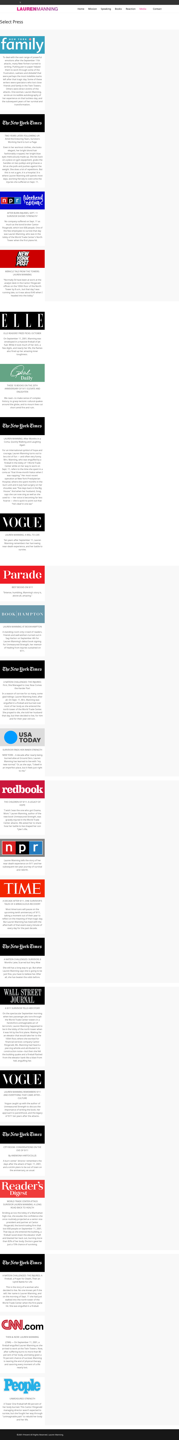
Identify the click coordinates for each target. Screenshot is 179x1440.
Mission (92, 8)
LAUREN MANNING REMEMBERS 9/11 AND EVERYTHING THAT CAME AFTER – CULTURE (22, 1095)
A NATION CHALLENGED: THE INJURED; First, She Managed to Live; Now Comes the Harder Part (22, 685)
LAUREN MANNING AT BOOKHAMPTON (22, 626)
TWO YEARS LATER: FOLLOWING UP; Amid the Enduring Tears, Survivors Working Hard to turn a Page (22, 138)
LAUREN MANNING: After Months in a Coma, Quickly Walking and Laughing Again (22, 441)
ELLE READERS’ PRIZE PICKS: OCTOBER (22, 333)
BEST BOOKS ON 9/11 (22, 587)
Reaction (130, 8)
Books (118, 8)
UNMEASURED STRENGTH (22, 1398)
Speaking (106, 8)
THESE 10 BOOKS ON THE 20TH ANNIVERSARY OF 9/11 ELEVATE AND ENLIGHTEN (22, 388)
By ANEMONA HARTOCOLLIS (22, 1155)
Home (81, 8)
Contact (157, 8)
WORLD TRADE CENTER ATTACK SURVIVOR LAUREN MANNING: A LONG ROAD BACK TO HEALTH (22, 1204)
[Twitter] (20, 2)
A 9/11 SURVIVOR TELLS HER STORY (22, 1008)
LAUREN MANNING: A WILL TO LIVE (22, 534)
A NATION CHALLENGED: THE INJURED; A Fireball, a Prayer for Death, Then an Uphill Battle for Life (22, 1278)
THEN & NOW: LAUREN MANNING (22, 1337)
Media (142, 8)
